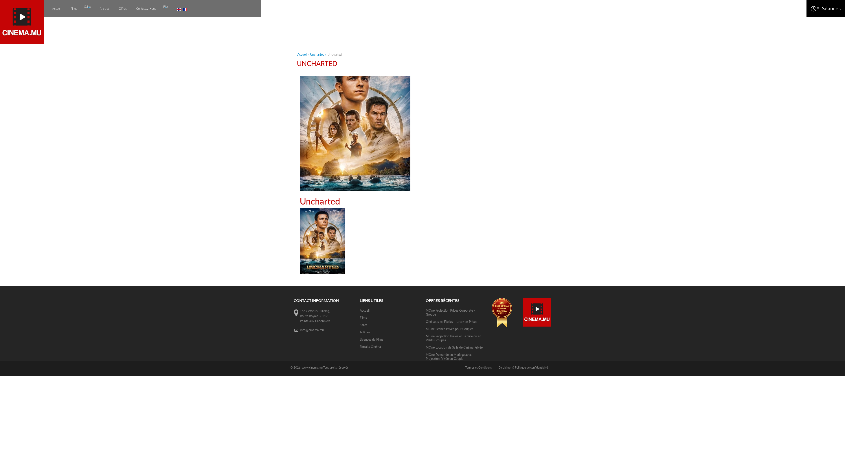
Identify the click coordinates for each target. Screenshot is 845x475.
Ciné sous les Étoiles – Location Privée (451, 321)
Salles (87, 6)
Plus (166, 6)
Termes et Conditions (478, 367)
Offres (123, 8)
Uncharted (317, 54)
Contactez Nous (146, 8)
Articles (104, 8)
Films (74, 8)
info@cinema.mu (312, 330)
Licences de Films (371, 339)
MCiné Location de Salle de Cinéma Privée (454, 347)
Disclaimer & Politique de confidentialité (523, 367)
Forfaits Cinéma (370, 347)
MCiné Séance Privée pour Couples (449, 329)
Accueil (56, 8)
